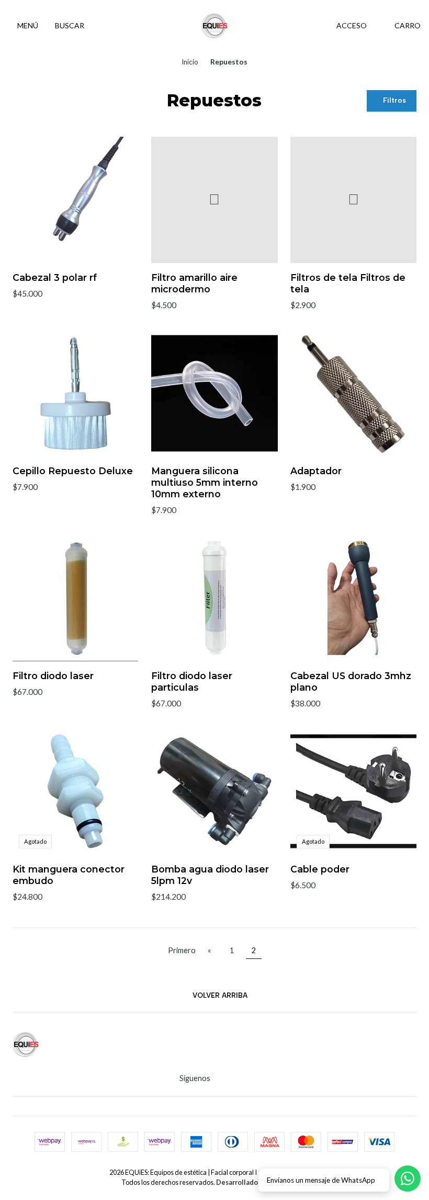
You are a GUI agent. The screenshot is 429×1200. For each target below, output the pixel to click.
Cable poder (319, 869)
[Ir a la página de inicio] (214, 26)
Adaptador (316, 470)
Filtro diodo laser (53, 675)
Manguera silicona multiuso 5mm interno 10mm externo (204, 482)
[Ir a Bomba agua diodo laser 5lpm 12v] (214, 791)
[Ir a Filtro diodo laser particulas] (214, 597)
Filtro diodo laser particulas (191, 681)
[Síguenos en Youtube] (245, 1078)
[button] (391, 101)
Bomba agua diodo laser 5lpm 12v (210, 875)
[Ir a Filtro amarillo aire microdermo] (214, 200)
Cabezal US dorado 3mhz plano (350, 681)
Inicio (190, 62)
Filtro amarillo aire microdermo (194, 283)
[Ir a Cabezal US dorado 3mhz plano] (353, 597)
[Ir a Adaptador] (353, 393)
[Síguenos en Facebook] (232, 1078)
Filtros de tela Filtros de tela (347, 283)
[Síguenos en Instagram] (219, 1078)
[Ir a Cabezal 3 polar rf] (76, 200)
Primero (182, 950)
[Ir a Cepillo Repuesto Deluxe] (76, 393)
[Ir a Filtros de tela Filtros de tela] (353, 200)
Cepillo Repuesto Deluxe (73, 470)
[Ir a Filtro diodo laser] (76, 597)
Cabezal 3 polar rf (55, 277)
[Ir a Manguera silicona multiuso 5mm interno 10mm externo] (214, 393)
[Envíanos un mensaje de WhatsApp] (407, 1178)
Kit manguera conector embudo (69, 875)
